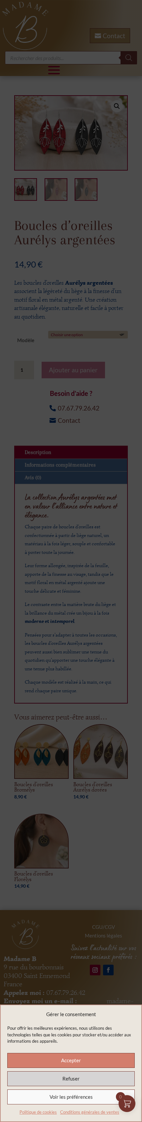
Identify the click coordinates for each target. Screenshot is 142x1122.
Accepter (71, 1060)
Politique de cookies (38, 1112)
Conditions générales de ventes (89, 1112)
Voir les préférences (71, 1097)
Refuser (71, 1079)
